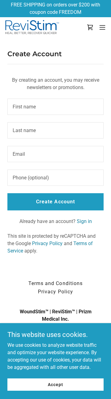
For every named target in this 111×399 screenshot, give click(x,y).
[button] (102, 27)
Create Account (55, 202)
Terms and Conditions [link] (55, 283)
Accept (55, 384)
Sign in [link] (84, 221)
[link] (32, 27)
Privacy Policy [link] (47, 243)
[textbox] (55, 107)
